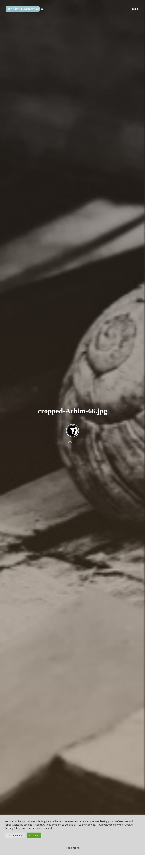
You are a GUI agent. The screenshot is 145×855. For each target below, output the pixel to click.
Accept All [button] (34, 835)
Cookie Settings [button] (15, 835)
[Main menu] (135, 9)
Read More (72, 848)
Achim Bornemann (25, 9)
